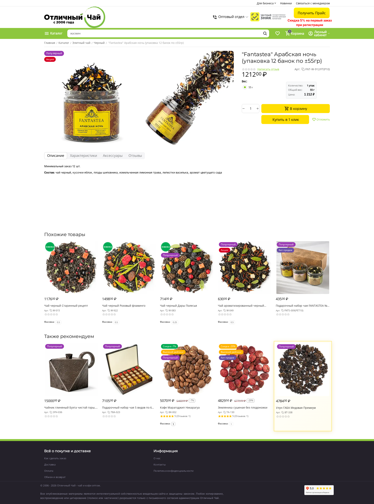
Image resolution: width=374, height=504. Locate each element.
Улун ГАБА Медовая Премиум (296, 408)
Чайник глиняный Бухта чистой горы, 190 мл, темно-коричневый (69, 407)
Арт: (297, 69)
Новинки (286, 3)
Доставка (50, 464)
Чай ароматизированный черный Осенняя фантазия (241, 305)
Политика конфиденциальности (173, 471)
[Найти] (265, 33)
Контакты (160, 464)
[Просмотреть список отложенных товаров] (277, 33)
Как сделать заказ (55, 458)
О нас (157, 458)
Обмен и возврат (55, 477)
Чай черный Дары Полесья (178, 305)
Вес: (244, 81)
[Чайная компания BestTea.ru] (74, 17)
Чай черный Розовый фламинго (123, 305)
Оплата (48, 471)
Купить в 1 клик (285, 119)
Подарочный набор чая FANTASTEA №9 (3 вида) (302, 305)
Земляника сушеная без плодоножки (242, 407)
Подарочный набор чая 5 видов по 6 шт (127, 407)
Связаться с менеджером (313, 3)
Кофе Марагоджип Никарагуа (180, 407)
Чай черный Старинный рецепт (66, 305)
